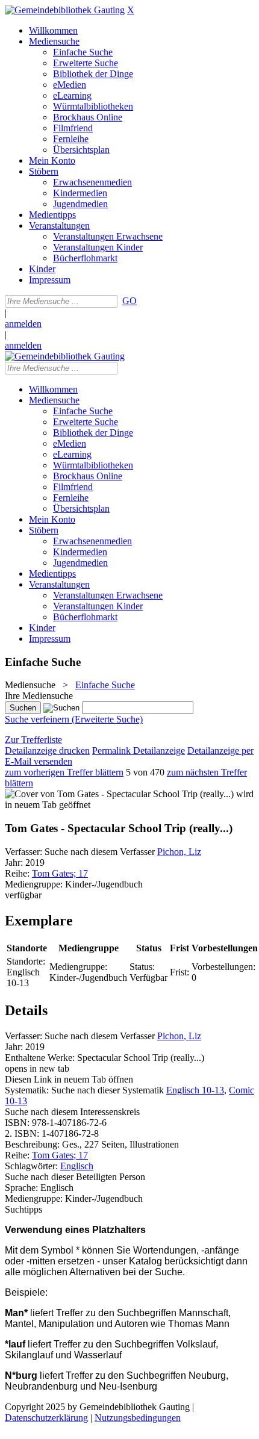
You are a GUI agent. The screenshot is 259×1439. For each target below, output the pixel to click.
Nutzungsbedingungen (138, 1418)
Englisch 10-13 (195, 1090)
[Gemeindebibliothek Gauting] (65, 10)
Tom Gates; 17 (60, 873)
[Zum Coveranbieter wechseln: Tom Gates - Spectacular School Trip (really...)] (119, 794)
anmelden (23, 324)
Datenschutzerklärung (46, 1418)
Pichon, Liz (179, 852)
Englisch (76, 1166)
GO (129, 301)
